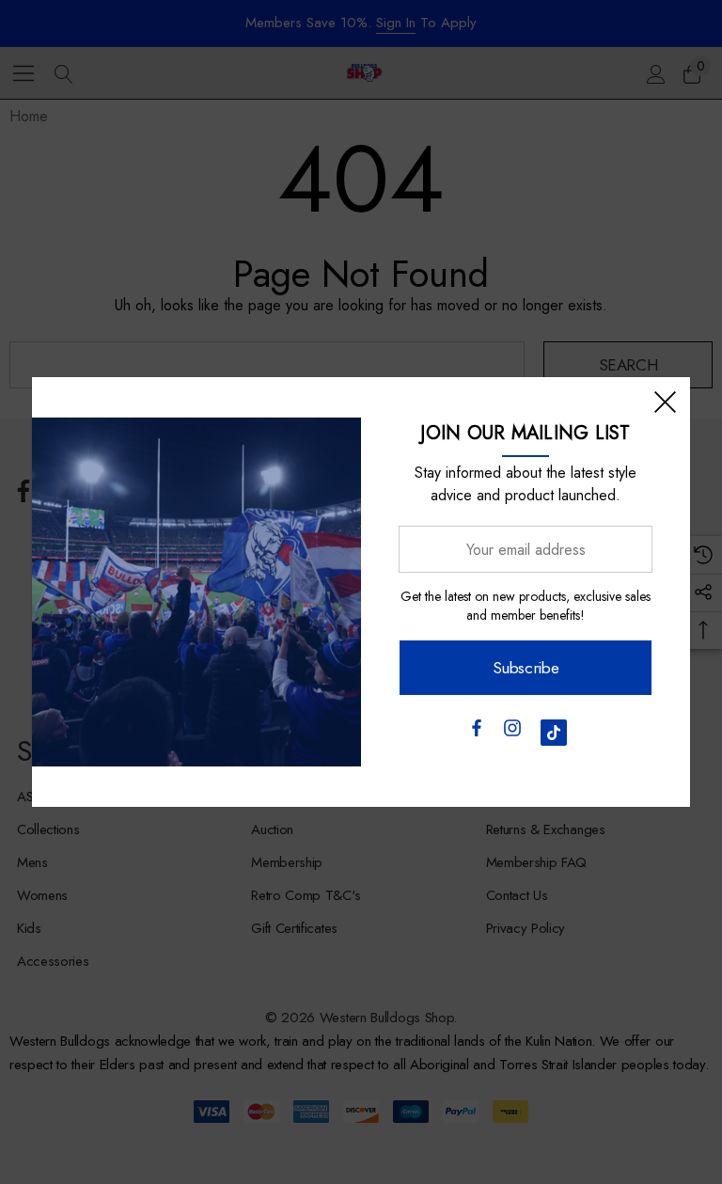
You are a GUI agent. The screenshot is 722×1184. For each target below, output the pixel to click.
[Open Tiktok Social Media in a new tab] (554, 732)
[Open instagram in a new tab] (512, 732)
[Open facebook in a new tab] (475, 732)
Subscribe (526, 667)
